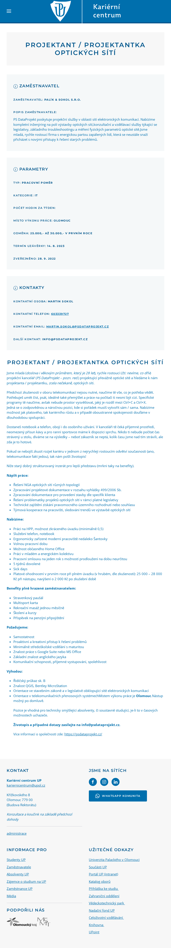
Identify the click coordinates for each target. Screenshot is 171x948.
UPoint (94, 932)
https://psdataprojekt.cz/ (83, 734)
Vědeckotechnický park (107, 903)
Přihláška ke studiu (104, 888)
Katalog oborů (99, 881)
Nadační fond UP (102, 910)
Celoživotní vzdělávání (106, 917)
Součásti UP (98, 867)
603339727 (60, 313)
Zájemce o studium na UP (26, 881)
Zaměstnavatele (19, 867)
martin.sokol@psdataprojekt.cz (77, 326)
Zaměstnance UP (20, 888)
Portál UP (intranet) (103, 874)
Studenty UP (16, 859)
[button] (9, 11)
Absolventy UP (18, 874)
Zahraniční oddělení (104, 896)
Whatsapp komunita (121, 795)
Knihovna (96, 925)
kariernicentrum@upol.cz (26, 785)
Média (11, 896)
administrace (16, 833)
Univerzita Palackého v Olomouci (114, 859)
